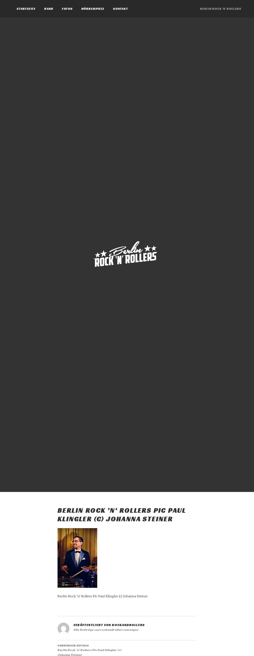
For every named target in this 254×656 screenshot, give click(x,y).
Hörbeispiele (93, 9)
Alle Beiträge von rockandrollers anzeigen (105, 630)
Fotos (67, 9)
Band (48, 9)
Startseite (26, 9)
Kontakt (120, 9)
